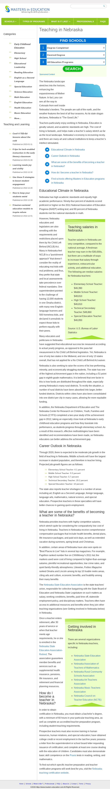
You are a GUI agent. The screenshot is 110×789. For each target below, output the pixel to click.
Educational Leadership (20, 65)
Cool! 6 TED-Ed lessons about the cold (21, 137)
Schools (9, 21)
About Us (66, 784)
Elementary (19, 53)
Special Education (23, 86)
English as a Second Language (24, 79)
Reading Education (23, 72)
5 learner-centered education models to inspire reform (23, 208)
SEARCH (73, 69)
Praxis (73, 755)
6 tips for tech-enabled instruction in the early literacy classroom (24, 153)
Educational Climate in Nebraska (68, 149)
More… (17, 118)
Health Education (22, 108)
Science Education (23, 92)
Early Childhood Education (22, 46)
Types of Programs (34, 21)
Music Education (22, 113)
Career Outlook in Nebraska (65, 156)
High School (20, 58)
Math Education (22, 97)
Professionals (85, 21)
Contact (74, 784)
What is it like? (60, 21)
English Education (23, 102)
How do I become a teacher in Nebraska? (72, 172)
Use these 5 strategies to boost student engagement (23, 180)
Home (21, 784)
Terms (81, 784)
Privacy (88, 784)
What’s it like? (38, 784)
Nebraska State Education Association (63, 585)
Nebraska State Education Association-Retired (51, 650)
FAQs (103, 21)
